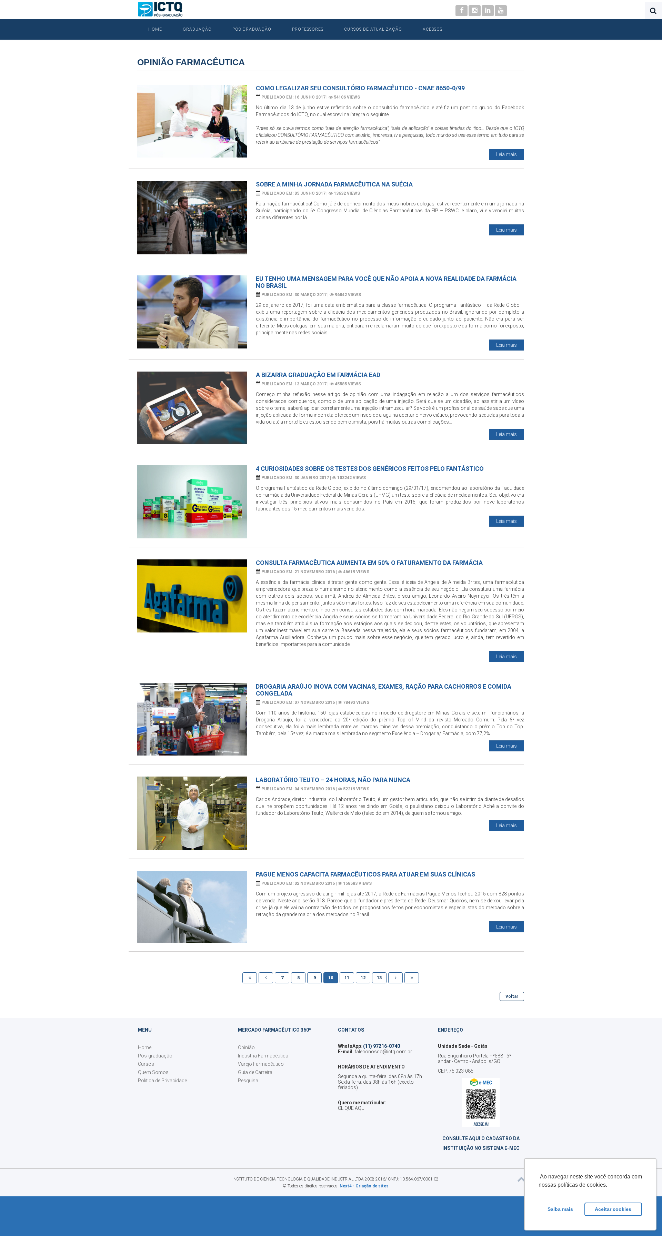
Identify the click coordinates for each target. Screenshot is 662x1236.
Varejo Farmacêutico (261, 1064)
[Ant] (266, 977)
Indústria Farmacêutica (263, 1055)
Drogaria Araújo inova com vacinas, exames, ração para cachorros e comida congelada (383, 690)
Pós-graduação (155, 1055)
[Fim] (411, 977)
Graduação (197, 29)
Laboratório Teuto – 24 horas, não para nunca (333, 779)
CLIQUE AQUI (351, 1108)
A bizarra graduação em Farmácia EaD (318, 374)
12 (363, 977)
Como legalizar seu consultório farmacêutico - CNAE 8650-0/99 (360, 88)
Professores (307, 29)
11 (346, 977)
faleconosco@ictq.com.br (383, 1051)
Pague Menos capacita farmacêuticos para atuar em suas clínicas (365, 874)
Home (155, 29)
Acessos (432, 29)
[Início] (249, 977)
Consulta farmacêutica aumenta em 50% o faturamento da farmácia (369, 562)
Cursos (146, 1064)
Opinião (246, 1047)
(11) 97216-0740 (381, 1046)
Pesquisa (248, 1080)
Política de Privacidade (162, 1080)
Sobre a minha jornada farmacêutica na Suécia (334, 184)
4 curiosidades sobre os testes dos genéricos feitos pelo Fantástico (370, 468)
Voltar (511, 996)
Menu (145, 1030)
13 (379, 977)
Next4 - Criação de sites (364, 1186)
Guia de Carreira (255, 1072)
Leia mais (506, 154)
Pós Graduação (251, 29)
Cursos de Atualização (373, 29)
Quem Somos (153, 1072)
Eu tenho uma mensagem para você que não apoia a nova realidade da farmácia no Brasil (386, 282)
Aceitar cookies (613, 1209)
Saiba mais (560, 1209)
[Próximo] (395, 977)
